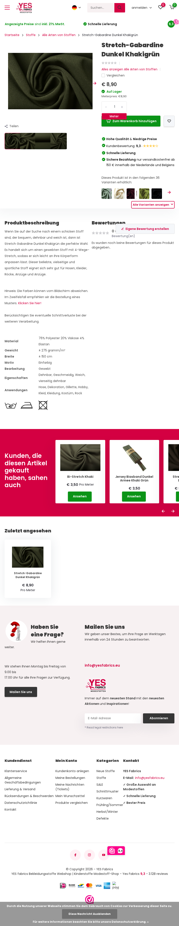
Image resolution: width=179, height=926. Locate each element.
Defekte (102, 818)
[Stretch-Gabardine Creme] (119, 193)
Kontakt (10, 809)
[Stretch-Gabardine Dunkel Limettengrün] (144, 193)
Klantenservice (16, 771)
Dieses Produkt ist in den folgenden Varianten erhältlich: (131, 179)
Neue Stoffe (105, 771)
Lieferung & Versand (20, 789)
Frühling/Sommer (109, 805)
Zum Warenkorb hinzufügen (134, 121)
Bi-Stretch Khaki (80, 477)
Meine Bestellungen (70, 778)
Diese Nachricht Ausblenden (90, 914)
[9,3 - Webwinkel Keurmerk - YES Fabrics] (89, 899)
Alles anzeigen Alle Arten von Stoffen (129, 69)
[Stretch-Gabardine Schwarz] (156, 193)
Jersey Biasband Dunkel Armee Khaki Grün (134, 478)
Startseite (12, 35)
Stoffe (31, 35)
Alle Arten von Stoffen (59, 35)
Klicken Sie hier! (29, 303)
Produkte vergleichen (71, 803)
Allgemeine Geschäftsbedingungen (23, 780)
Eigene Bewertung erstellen (147, 229)
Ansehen (80, 496)
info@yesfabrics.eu (102, 665)
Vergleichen (116, 75)
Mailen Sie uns (21, 692)
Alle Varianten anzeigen (151, 205)
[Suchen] (119, 8)
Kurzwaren (104, 798)
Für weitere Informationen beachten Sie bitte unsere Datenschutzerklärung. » (91, 922)
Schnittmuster (107, 791)
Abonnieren (159, 718)
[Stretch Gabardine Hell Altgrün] (107, 193)
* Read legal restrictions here (104, 727)
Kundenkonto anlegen (72, 771)
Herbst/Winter (107, 812)
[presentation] (6, 83)
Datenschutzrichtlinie (21, 803)
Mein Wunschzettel (70, 796)
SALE (99, 784)
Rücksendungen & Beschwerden (29, 796)
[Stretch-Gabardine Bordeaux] (132, 193)
